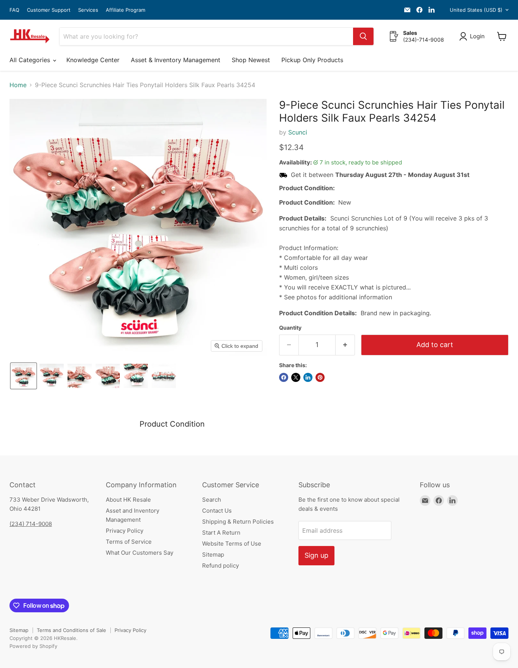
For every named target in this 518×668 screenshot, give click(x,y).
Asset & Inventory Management (175, 60)
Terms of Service (129, 541)
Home (18, 84)
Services (88, 10)
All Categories (30, 60)
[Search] (363, 36)
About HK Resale (128, 499)
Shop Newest (251, 60)
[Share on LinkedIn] (307, 377)
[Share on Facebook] (283, 377)
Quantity (290, 328)
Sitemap (213, 554)
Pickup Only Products (312, 60)
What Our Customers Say (139, 552)
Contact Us (217, 510)
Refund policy (220, 565)
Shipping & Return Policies (238, 521)
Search (211, 499)
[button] (473, 36)
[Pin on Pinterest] (320, 377)
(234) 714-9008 (30, 523)
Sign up (316, 555)
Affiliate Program (125, 10)
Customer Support (49, 10)
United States (476, 10)
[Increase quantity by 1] (345, 345)
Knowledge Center (92, 60)
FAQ (14, 10)
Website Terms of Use (231, 543)
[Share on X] (295, 377)
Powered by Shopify (33, 646)
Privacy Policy (124, 530)
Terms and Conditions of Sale (71, 630)
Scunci (297, 132)
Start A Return (221, 532)
